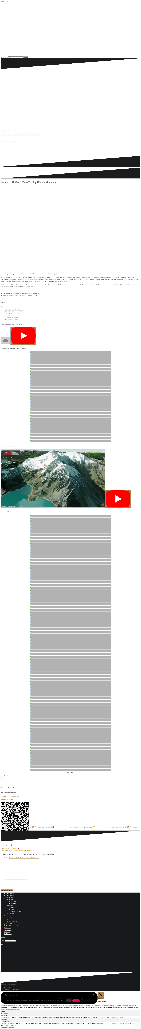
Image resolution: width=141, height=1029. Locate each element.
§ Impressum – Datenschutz (11, 989)
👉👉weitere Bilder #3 (7, 779)
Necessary (5, 1013)
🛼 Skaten (10, 899)
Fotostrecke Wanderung (10, 315)
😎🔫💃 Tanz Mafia (16, 911)
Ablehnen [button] (69, 1000)
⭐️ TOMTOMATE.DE (10, 895)
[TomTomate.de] (5, 123)
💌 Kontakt (7, 932)
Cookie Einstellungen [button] (86, 1000)
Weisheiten (10, 917)
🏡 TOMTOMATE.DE (10, 893)
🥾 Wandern (10, 913)
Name (3, 880)
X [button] (93, 994)
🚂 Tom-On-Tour (8, 897)
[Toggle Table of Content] (2, 306)
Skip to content (4, 1)
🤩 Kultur (9, 905)
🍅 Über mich (7, 928)
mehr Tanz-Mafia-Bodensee (11, 319)
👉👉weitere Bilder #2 (7, 777)
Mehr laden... (70, 772)
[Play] (23, 336)
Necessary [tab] (3, 1011)
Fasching (12, 907)
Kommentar (4, 877)
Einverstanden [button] (76, 1000)
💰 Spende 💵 (8, 924)
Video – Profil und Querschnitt (12, 313)
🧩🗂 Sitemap (8, 934)
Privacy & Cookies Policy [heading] (11, 995)
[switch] (1, 1021)
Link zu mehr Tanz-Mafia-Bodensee (10, 796)
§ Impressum (7, 930)
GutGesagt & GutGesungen (14, 922)
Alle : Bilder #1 (5, 775)
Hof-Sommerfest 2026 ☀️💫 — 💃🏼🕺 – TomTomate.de (24, 858)
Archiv (2, 940)
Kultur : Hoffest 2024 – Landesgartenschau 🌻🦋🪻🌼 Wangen (17, 850)
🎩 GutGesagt (7, 915)
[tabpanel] (70, 1017)
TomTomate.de (21, 132)
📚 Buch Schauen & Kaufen (11, 926)
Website (3, 887)
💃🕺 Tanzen (11, 909)
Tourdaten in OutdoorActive (11, 317)
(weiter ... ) (62, 1000)
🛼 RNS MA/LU (15, 903)
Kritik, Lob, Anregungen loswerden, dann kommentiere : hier (19, 295)
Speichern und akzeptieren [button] (7, 1027)
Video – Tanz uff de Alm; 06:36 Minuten (14, 310)
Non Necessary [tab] (5, 1019)
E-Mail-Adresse (5, 883)
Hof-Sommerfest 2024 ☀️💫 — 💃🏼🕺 (11, 848)
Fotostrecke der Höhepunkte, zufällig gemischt (16, 312)
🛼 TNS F (13, 901)
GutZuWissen (10, 920)
